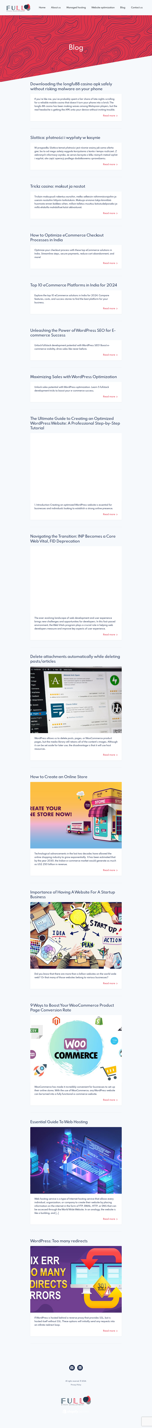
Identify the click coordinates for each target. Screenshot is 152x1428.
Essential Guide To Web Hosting (59, 1122)
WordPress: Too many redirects (59, 1241)
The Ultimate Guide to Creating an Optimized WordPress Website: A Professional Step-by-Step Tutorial (75, 423)
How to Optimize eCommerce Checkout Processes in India (67, 237)
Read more (109, 115)
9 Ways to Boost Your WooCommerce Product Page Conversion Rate (72, 1008)
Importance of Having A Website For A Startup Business (72, 894)
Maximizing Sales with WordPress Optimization (73, 377)
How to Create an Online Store (58, 777)
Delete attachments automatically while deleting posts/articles (75, 659)
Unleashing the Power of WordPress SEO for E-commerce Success (73, 333)
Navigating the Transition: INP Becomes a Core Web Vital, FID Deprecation (73, 539)
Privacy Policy (76, 1385)
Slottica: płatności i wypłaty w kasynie (65, 138)
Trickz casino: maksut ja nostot (57, 187)
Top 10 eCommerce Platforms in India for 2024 (73, 285)
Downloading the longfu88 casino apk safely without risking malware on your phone (71, 86)
